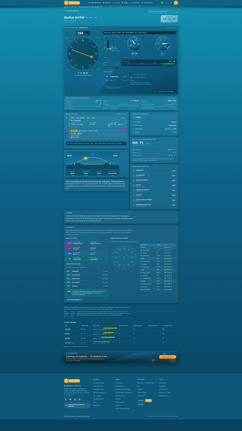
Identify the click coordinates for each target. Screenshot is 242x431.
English (140, 404)
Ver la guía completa (74, 299)
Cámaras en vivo (120, 396)
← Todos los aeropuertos (71, 11)
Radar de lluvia (98, 386)
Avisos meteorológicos (122, 408)
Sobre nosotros (142, 392)
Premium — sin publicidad (145, 383)
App (138, 386)
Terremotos (119, 383)
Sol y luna (118, 405)
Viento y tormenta (99, 392)
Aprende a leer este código (167, 91)
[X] (79, 399)
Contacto (140, 389)
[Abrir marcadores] (166, 3)
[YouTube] (70, 399)
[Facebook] (66, 399)
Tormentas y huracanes (122, 389)
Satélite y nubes (98, 389)
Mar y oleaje (97, 396)
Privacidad (162, 386)
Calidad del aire (98, 399)
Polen (95, 402)
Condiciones (163, 389)
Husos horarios (120, 402)
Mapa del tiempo (98, 383)
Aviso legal (162, 383)
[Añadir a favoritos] (86, 17)
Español (148, 400)
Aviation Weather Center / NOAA (72, 314)
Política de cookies (165, 392)
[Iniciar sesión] (171, 3)
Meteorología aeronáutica (123, 392)
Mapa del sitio (163, 396)
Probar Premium (167, 357)
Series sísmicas (120, 386)
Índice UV (96, 405)
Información (141, 396)
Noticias (117, 399)
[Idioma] (162, 2)
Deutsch (140, 400)
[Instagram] (75, 399)
